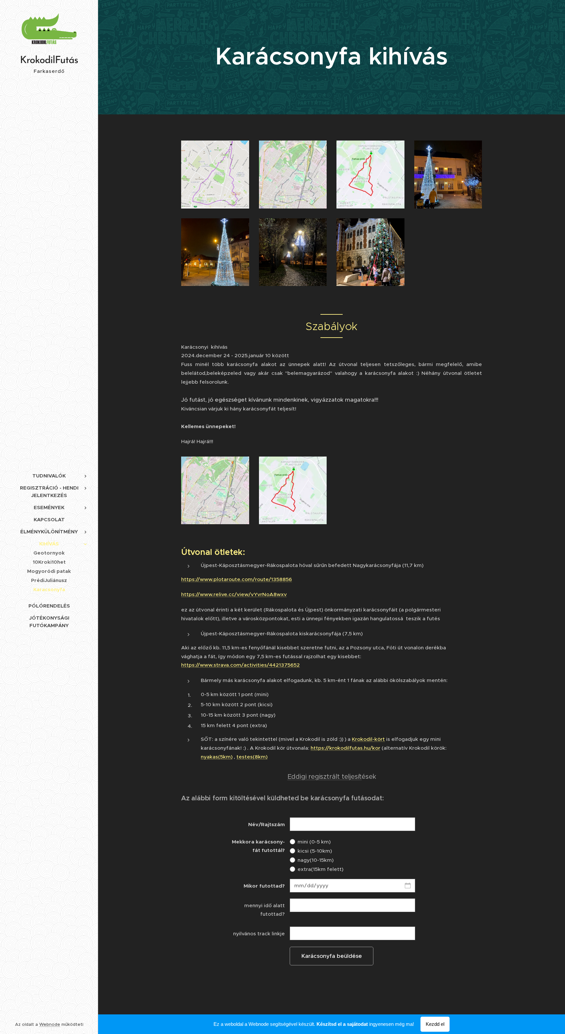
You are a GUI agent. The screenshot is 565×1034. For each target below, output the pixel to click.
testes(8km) (251, 757)
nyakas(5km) (216, 757)
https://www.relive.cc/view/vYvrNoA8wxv (234, 594)
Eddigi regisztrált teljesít (324, 777)
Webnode (49, 1024)
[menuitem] (49, 475)
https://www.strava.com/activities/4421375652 (240, 665)
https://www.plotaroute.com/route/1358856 (236, 579)
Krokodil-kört (368, 739)
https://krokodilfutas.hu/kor (345, 748)
